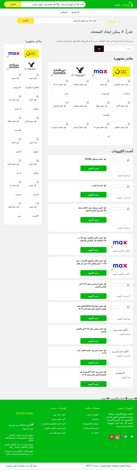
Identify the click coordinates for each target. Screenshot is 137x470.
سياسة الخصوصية (90, 423)
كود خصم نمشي (58, 419)
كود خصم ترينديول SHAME (95, 159)
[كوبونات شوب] (123, 4)
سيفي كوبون (124, 334)
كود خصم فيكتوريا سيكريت (53, 423)
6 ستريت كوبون (123, 296)
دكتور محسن (12, 466)
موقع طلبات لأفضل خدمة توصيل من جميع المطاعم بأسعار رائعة (19, 452)
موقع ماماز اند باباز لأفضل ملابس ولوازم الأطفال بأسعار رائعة (18, 445)
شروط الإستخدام (90, 428)
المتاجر (63, 12)
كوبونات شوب (92, 414)
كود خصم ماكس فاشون (54, 428)
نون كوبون (125, 377)
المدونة (95, 419)
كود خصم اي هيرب (99, 185)
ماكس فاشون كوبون (121, 251)
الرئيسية (75, 12)
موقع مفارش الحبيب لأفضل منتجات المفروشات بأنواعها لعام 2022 (19, 438)
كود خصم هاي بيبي (57, 433)
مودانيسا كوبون (123, 319)
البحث (12, 4)
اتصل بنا (95, 433)
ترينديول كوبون (123, 175)
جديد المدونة (28, 429)
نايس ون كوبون (123, 355)
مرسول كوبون (124, 228)
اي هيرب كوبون (123, 198)
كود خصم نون (59, 414)
